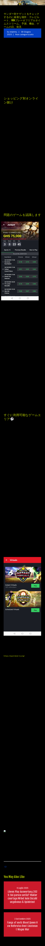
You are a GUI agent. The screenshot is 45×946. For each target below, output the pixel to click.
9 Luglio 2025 (22, 888)
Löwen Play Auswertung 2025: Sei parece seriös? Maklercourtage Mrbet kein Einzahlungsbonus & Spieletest (22, 897)
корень (14, 31)
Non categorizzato (24, 34)
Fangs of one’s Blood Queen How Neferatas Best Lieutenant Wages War (22, 926)
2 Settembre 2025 (22, 919)
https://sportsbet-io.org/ (14, 656)
